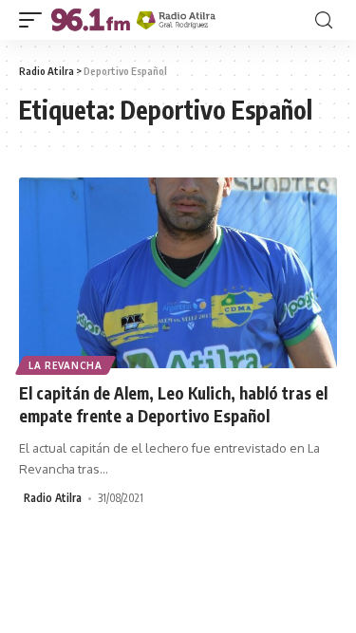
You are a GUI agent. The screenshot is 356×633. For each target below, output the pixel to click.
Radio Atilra (53, 498)
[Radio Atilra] (133, 20)
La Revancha (65, 365)
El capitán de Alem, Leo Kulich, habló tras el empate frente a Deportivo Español (173, 404)
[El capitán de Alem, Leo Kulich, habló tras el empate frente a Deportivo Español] (178, 272)
